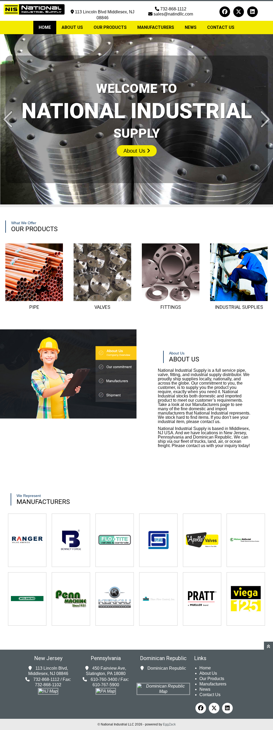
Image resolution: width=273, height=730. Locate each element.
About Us (72, 27)
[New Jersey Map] (48, 691)
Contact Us (220, 27)
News (190, 27)
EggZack (169, 724)
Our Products (110, 27)
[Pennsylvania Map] (105, 691)
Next (265, 119)
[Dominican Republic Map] (163, 691)
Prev (8, 119)
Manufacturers (155, 27)
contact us (209, 421)
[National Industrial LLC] (34, 9)
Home (45, 27)
